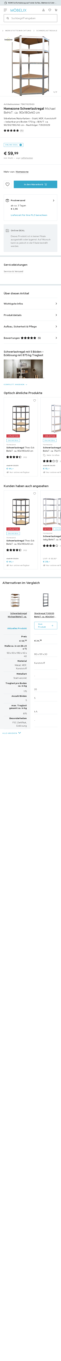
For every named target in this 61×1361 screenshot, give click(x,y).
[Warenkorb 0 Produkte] (56, 10)
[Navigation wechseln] (5, 10)
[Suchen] (7, 18)
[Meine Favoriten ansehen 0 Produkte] (50, 10)
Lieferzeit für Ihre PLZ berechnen (29, 215)
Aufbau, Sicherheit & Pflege (20, 326)
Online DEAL (11, 145)
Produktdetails (13, 315)
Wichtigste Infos (13, 303)
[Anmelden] (43, 10)
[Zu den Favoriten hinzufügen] (7, 184)
